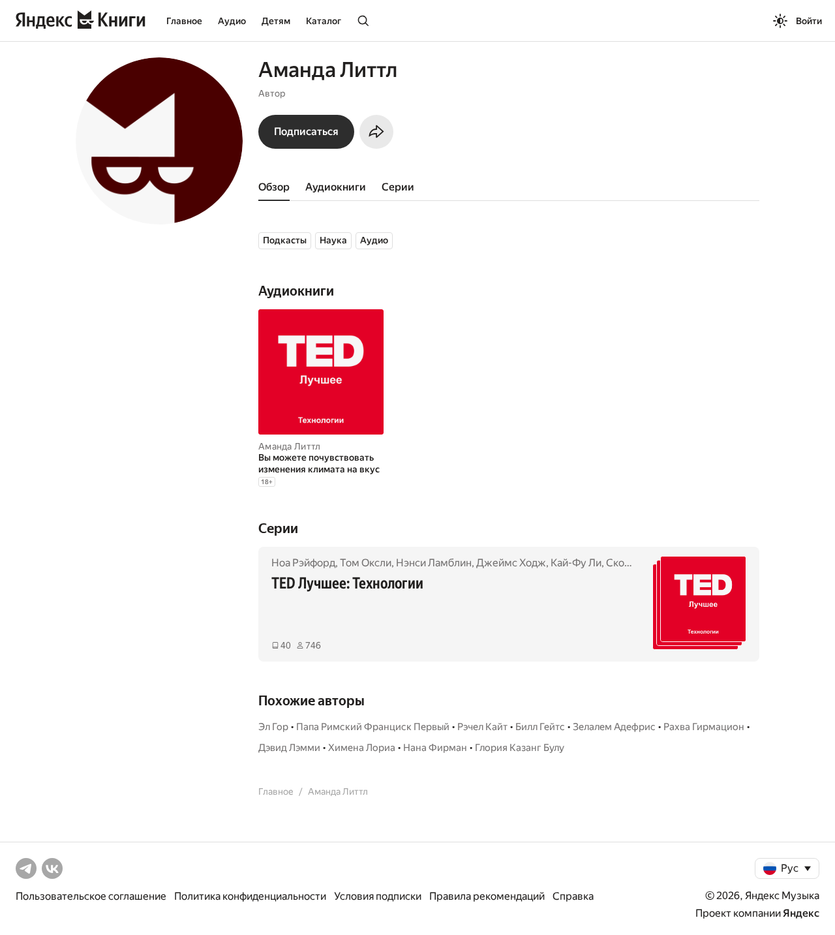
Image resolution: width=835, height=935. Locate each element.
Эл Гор (273, 727)
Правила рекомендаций (487, 896)
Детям (276, 21)
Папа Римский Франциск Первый (372, 727)
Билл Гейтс (540, 727)
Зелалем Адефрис (614, 727)
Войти (809, 21)
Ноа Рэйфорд (303, 563)
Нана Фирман (435, 748)
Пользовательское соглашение (91, 896)
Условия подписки (377, 896)
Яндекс (801, 913)
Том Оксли (365, 563)
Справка (573, 896)
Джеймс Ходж (511, 563)
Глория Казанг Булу (519, 748)
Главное (184, 21)
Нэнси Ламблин (434, 563)
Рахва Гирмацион (703, 727)
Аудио (232, 21)
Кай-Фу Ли (576, 563)
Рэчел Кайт (482, 727)
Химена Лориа (361, 748)
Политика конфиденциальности (250, 896)
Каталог (323, 21)
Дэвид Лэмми (289, 748)
